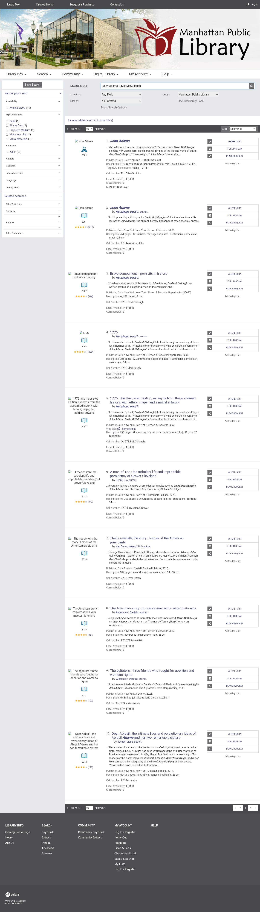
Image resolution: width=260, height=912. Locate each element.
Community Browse (90, 837)
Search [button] (43, 74)
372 (90, 502)
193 (90, 700)
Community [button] (71, 74)
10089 (90, 352)
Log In (254, 4)
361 (90, 634)
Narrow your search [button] (16, 93)
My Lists (119, 864)
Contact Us (117, 4)
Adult (13, 152)
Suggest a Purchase (82, 4)
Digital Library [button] (105, 74)
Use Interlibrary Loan (191, 101)
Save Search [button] (32, 84)
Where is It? (234, 141)
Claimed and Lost (125, 853)
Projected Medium (20, 130)
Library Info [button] (14, 74)
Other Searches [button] (14, 204)
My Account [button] (139, 74)
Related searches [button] (15, 196)
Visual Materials (19, 138)
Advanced (48, 848)
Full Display (234, 148)
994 (90, 296)
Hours (9, 837)
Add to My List (232, 163)
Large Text (13, 4)
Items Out (120, 837)
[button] (32, 217)
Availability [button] (11, 101)
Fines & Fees (122, 848)
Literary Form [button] (12, 187)
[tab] (32, 93)
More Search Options (114, 107)
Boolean (47, 853)
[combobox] (121, 94)
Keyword (47, 832)
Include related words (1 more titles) (90, 120)
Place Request (234, 156)
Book (13, 121)
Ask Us (9, 842)
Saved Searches (124, 858)
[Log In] (248, 4)
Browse (46, 837)
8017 (90, 227)
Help (154, 825)
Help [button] (166, 74)
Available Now (18, 107)
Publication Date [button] (14, 173)
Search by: (76, 94)
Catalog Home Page (17, 832)
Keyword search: (79, 86)
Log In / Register (124, 832)
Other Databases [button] (14, 233)
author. (132, 211)
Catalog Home (45, 4)
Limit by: (74, 101)
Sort (224, 129)
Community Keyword (91, 832)
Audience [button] (11, 145)
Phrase (46, 842)
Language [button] (11, 180)
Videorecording (18, 134)
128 (90, 767)
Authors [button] (10, 158)
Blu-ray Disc (16, 125)
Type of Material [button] (14, 114)
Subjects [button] (10, 166)
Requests (120, 842)
